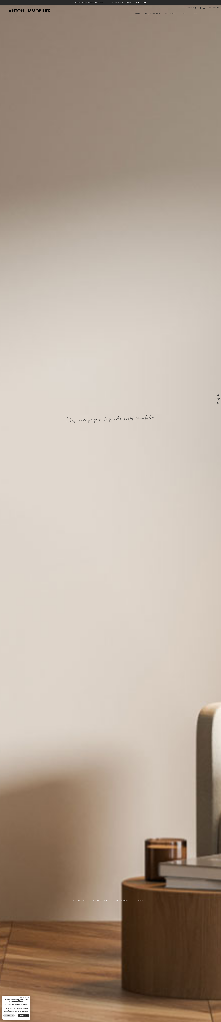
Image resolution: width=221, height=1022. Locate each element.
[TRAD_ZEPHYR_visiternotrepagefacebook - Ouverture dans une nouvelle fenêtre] (200, 8)
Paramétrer (9, 1015)
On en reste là (23, 997)
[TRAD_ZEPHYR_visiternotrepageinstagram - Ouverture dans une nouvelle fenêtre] (204, 8)
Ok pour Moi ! (23, 1015)
